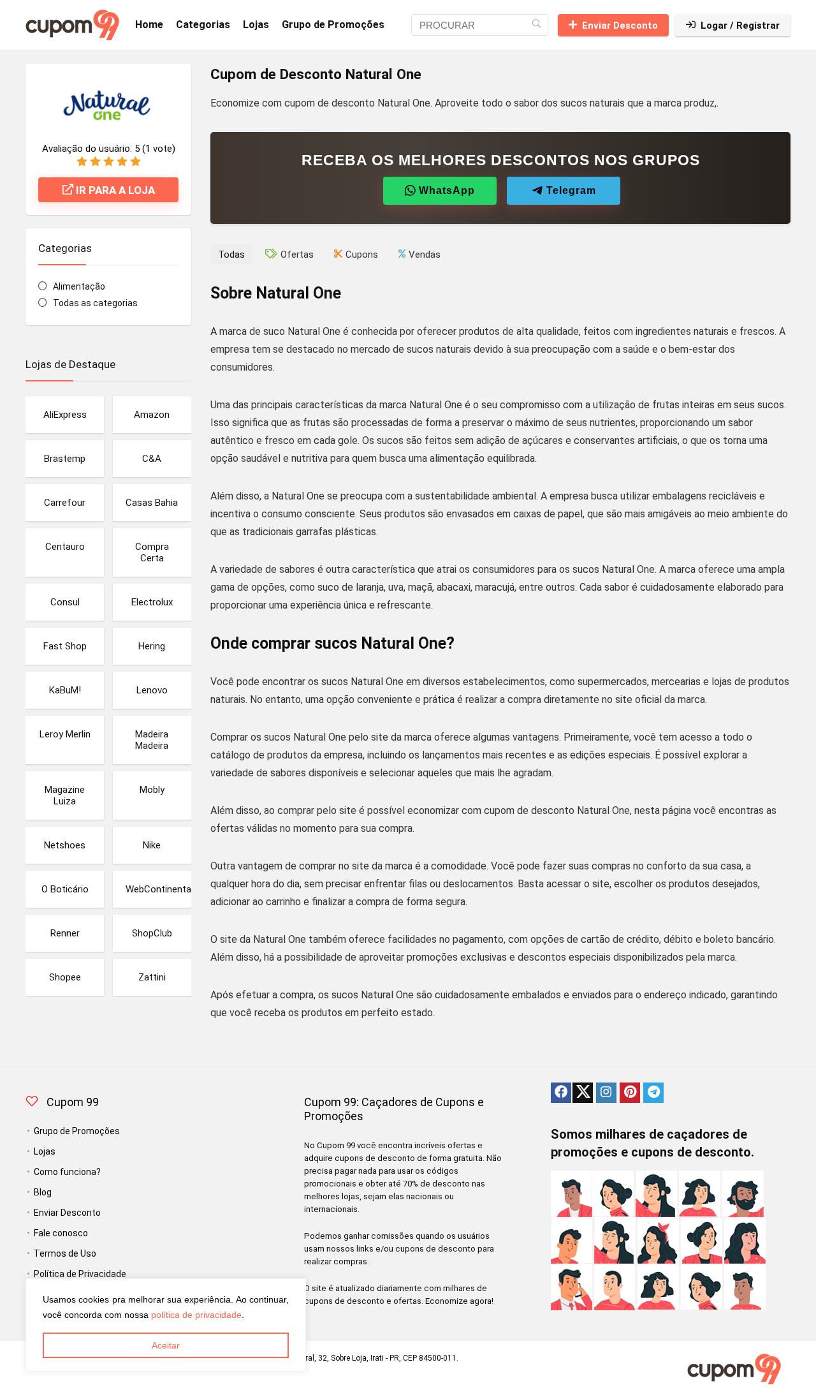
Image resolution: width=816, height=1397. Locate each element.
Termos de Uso (65, 1253)
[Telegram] (653, 1093)
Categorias (203, 24)
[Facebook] (561, 1093)
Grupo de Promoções (333, 24)
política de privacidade (196, 1315)
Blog (43, 1192)
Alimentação (79, 286)
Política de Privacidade (80, 1274)
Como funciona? (67, 1172)
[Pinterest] (630, 1093)
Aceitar (166, 1345)
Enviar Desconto (620, 25)
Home (149, 24)
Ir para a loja (114, 190)
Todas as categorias (95, 303)
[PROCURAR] (536, 25)
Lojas (256, 24)
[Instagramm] (606, 1093)
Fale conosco (61, 1233)
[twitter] (582, 1093)
